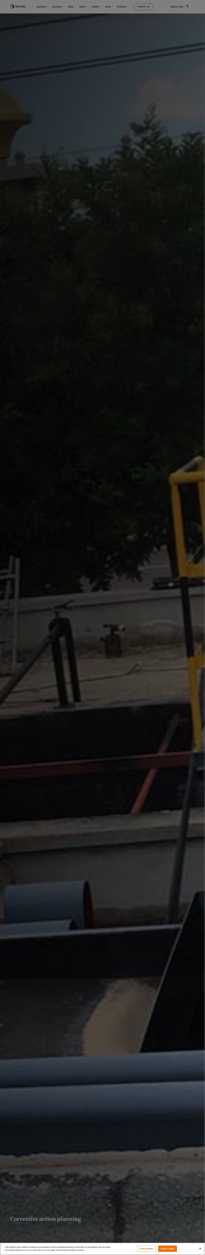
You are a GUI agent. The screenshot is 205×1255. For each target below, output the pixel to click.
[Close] (200, 1248)
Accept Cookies (168, 1248)
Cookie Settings (146, 1248)
